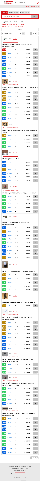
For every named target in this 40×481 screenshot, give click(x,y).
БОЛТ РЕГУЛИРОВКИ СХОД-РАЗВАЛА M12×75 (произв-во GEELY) (17, 223)
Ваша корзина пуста (33, 6)
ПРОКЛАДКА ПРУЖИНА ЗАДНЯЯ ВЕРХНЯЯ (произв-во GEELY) (19, 131)
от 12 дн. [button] (9, 111)
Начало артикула (13, 12)
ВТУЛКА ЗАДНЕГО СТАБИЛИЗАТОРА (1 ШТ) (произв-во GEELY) (20, 88)
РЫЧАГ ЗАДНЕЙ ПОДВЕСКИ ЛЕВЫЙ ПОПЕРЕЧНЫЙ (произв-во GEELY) (18, 414)
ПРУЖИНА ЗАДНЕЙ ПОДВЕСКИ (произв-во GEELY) (18, 302)
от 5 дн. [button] (10, 165)
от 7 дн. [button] (10, 64)
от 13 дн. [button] (9, 72)
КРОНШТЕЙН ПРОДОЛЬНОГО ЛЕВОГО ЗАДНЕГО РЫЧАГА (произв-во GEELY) (18, 384)
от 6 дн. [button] (10, 53)
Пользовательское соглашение (20, 474)
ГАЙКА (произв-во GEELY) (10, 159)
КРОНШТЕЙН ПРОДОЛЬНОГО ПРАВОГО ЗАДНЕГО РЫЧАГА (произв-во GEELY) (18, 360)
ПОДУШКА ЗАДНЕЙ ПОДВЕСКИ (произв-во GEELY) (18, 271)
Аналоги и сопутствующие (10, 42)
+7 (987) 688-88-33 (19, 2)
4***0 (15, 39)
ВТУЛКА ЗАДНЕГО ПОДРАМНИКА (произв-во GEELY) (19, 193)
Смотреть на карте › (20, 470)
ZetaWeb (23, 480)
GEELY (17, 24)
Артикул (4, 12)
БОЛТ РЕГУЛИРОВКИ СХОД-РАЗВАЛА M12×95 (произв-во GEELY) (17, 45)
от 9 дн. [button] (10, 61)
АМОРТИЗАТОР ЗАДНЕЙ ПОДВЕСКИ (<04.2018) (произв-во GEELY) (17, 318)
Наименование (24, 12)
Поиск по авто (11, 24)
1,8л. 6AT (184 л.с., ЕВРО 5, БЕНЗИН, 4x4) (12, 26)
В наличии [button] (10, 49)
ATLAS (22, 24)
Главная (3, 24)
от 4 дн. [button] (10, 92)
